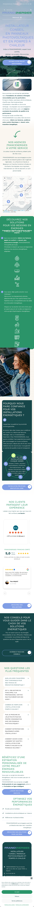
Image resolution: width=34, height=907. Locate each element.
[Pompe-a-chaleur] (17, 316)
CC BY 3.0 (22, 210)
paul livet (13, 581)
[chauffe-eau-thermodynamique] (17, 329)
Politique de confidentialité (22, 904)
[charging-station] (17, 276)
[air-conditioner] (17, 269)
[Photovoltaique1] (17, 322)
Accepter (17, 892)
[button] (31, 878)
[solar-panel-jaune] (17, 263)
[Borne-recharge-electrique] (17, 342)
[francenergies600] (17, 12)
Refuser (17, 896)
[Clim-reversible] (17, 336)
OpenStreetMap (6, 211)
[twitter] (31, 10)
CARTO (15, 210)
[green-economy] (17, 256)
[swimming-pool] (17, 282)
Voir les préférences (17, 901)
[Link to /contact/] (29, 62)
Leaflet (5, 210)
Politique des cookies (10, 904)
